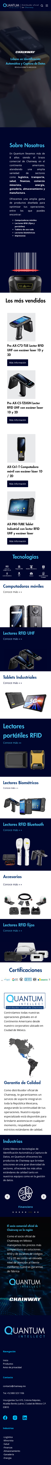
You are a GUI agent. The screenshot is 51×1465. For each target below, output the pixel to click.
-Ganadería (8, 1454)
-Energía (7, 1458)
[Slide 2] (19, 1212)
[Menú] (47, 5)
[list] (25, 1196)
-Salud (6, 1444)
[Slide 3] (22, 1212)
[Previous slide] (7, 1196)
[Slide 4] (25, 1212)
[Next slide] (43, 1196)
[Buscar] (42, 5)
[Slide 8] (37, 1212)
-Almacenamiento (11, 1451)
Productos (8, 1363)
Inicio (5, 1360)
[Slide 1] (14, 1212)
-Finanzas (7, 1447)
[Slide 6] (31, 1212)
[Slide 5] (28, 1212)
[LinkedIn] (25, 1418)
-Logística (8, 1437)
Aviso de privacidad (12, 1367)
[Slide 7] (34, 1212)
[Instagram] (15, 1418)
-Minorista (8, 1440)
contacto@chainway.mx (14, 1386)
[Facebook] (5, 1418)
